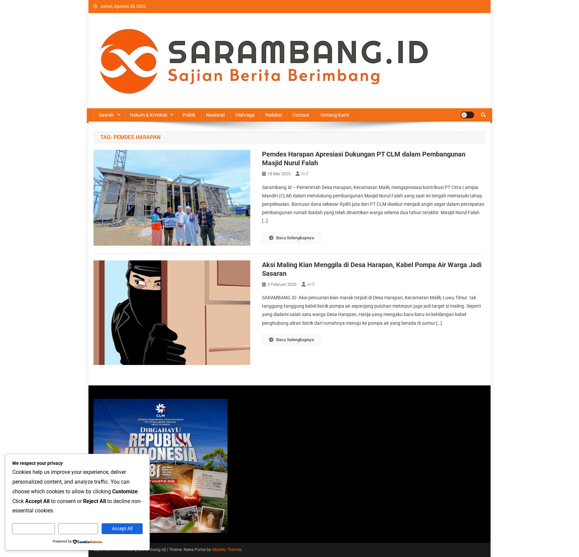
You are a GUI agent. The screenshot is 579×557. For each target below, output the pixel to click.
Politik (189, 115)
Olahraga (245, 115)
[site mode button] (467, 115)
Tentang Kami (334, 115)
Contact (301, 115)
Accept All (122, 528)
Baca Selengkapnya (295, 237)
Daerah (106, 115)
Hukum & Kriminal (148, 115)
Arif (305, 173)
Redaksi (273, 115)
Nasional (215, 115)
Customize (33, 528)
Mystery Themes (227, 549)
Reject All (78, 528)
